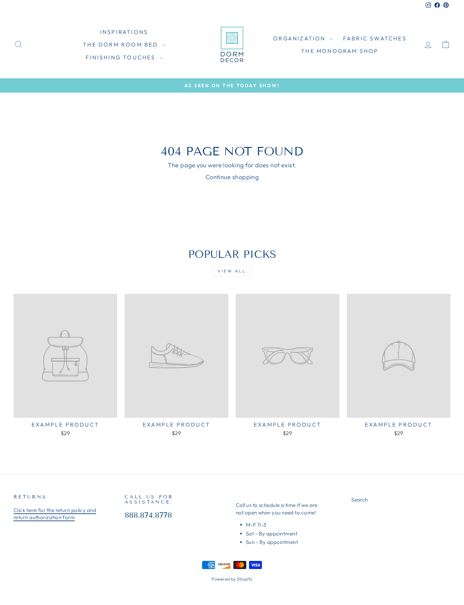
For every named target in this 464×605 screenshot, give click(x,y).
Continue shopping (232, 177)
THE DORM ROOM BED (121, 44)
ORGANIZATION (300, 38)
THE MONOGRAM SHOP (339, 51)
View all (232, 270)
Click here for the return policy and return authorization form (55, 514)
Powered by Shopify (232, 579)
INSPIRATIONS (124, 32)
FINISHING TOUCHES (122, 57)
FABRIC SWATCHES (375, 38)
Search (359, 499)
